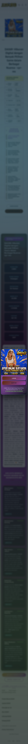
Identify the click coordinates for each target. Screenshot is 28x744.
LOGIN (14, 378)
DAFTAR (13, 383)
